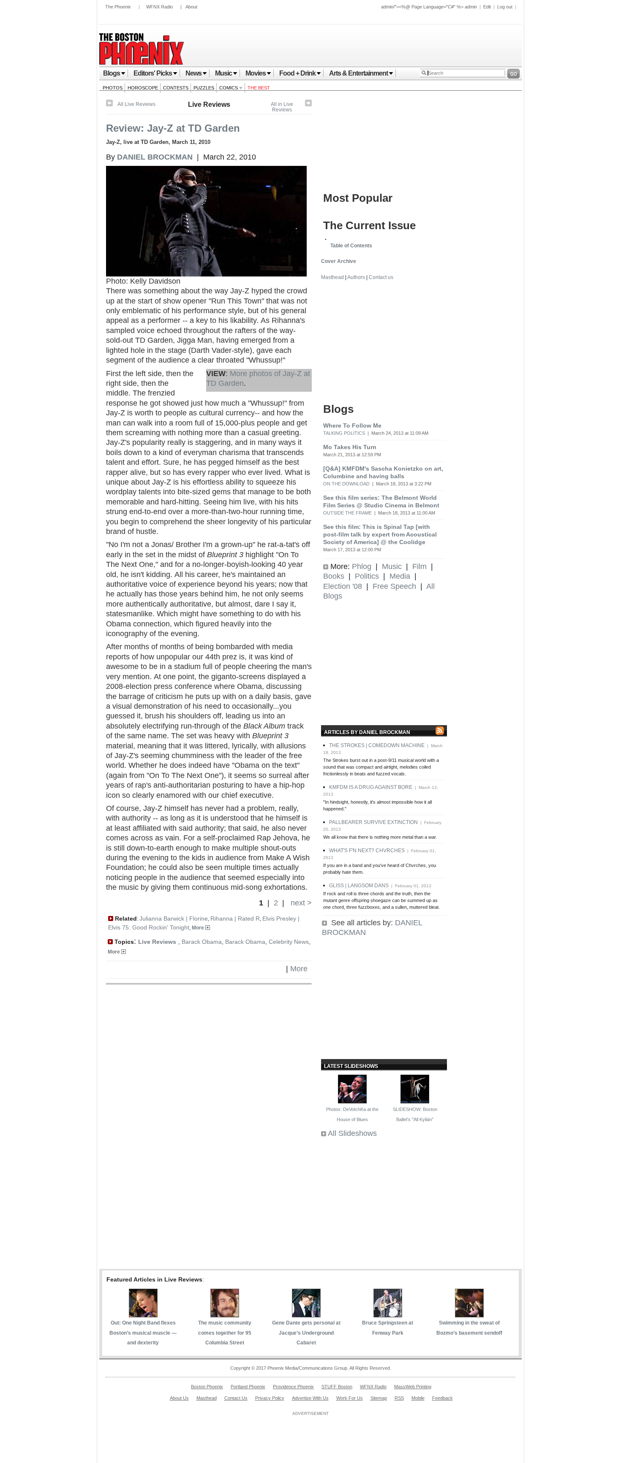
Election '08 (342, 586)
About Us (179, 1398)
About (191, 6)
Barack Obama (202, 941)
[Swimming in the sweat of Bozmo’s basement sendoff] (469, 1315)
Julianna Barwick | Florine (173, 918)
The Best (259, 87)
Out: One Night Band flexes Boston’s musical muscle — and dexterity (143, 1333)
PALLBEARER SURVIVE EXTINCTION (373, 822)
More (198, 928)
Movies (255, 73)
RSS (399, 1398)
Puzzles (203, 87)
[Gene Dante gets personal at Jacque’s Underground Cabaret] (306, 1315)
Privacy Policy (269, 1398)
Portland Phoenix (248, 1386)
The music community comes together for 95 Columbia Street (224, 1333)
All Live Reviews (136, 104)
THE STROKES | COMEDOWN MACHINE (377, 745)
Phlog (361, 566)
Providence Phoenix (293, 1386)
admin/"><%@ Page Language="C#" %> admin (429, 6)
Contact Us (236, 1398)
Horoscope (143, 87)
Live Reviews (209, 104)
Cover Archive (338, 261)
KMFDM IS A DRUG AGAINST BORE (370, 787)
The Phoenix (118, 6)
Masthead (332, 277)
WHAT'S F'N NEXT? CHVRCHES (367, 850)
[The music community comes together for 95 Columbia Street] (224, 1315)
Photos (113, 87)
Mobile (418, 1398)
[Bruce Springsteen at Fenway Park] (387, 1315)
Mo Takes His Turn (349, 447)
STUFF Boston (336, 1386)
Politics (367, 576)
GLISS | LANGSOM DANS (359, 886)
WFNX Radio (159, 6)
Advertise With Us (310, 1398)
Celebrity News (289, 941)
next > (300, 903)
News (193, 73)
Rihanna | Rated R (235, 918)
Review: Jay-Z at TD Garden (173, 128)
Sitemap (378, 1398)
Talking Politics (344, 433)
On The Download (346, 483)
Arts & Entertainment (358, 73)
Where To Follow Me (352, 425)
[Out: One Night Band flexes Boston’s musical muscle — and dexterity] (143, 1315)
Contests (175, 87)
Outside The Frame (347, 512)
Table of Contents (351, 246)
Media (399, 576)
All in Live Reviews (282, 107)
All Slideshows (352, 1133)
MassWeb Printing (412, 1386)
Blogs (111, 73)
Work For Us (349, 1398)
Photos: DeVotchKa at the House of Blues (352, 1114)
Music (223, 73)
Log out (504, 6)
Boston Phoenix (207, 1386)
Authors (356, 277)
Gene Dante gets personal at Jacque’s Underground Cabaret (306, 1333)
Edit (487, 6)
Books (333, 576)
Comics (229, 87)
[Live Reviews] (308, 105)
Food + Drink (297, 73)
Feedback (442, 1398)
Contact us (381, 277)
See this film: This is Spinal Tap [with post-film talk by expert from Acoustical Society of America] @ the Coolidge (380, 534)
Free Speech (394, 586)
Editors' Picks (152, 73)
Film (419, 566)
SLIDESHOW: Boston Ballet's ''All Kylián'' (415, 1114)
